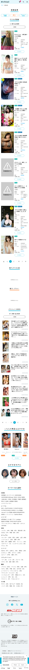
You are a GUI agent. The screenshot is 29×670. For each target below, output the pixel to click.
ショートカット (7, 539)
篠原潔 (22, 198)
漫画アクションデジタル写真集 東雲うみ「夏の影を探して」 (20, 60)
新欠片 (3, 501)
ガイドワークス (10, 495)
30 (18, 261)
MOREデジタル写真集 (17, 510)
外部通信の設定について (19, 653)
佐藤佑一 (22, 71)
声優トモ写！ (16, 523)
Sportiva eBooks (18, 514)
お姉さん (14, 550)
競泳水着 (22, 530)
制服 (14, 530)
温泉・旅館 (14, 561)
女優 (24, 566)
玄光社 (15, 497)
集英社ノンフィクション (7, 514)
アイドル (15, 566)
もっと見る (14, 481)
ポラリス (22, 523)
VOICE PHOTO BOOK (15, 521)
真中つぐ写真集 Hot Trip (20, 239)
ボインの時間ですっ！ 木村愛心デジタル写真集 (20, 186)
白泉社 (7, 501)
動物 (13, 586)
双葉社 (16, 501)
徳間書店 (24, 499)
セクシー (6, 554)
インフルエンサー (8, 575)
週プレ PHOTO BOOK (7, 508)
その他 (19, 586)
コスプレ (5, 530)
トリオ (11, 559)
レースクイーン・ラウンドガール (11, 570)
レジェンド (6, 577)
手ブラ (5, 584)
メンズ (5, 586)
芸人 (15, 577)
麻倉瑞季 (16, 139)
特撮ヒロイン (20, 575)
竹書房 (19, 499)
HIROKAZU (23, 149)
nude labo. (3, 525)
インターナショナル (19, 543)
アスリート (6, 579)
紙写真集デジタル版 (6, 519)
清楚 (14, 554)
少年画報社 (14, 499)
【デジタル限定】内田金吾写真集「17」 (20, 82)
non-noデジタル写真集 (7, 512)
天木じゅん (16, 112)
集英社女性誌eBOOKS (18, 512)
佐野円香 (22, 97)
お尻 (23, 537)
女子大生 (21, 568)
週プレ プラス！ (14, 15)
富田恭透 (22, 175)
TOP (2, 5)
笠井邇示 (22, 47)
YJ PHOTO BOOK (17, 508)
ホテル (4, 561)
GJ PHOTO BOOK (6, 510)
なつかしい (6, 552)
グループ (20, 559)
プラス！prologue (16, 519)
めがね (5, 532)
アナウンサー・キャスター (10, 572)
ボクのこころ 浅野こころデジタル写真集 (20, 163)
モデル (5, 568)
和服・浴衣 (15, 532)
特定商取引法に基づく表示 (7, 653)
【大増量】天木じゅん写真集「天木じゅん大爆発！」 (20, 109)
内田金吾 (16, 85)
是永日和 (22, 227)
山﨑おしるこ (17, 214)
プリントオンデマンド (7, 523)
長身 (4, 541)
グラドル (6, 566)
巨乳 (16, 537)
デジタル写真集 (5, 15)
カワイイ (16, 552)
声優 (13, 568)
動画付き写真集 (5, 521)
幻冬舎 (19, 497)
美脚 (17, 539)
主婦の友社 (4, 499)
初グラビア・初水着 (16, 584)
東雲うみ (16, 63)
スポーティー (6, 543)
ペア (4, 559)
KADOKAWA (18, 495)
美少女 (5, 550)
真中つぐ (16, 241)
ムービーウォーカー (6, 503)
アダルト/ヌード (15, 579)
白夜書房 (11, 501)
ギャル (4, 545)
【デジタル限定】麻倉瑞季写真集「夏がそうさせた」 (20, 136)
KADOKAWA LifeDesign (7, 497)
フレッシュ (22, 541)
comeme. (22, 250)
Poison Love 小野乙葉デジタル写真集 (20, 35)
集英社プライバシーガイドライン (14, 650)
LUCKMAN (23, 123)
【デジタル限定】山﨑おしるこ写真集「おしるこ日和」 (20, 211)
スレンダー (6, 537)
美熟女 (23, 550)
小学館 (9, 499)
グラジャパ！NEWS (23, 15)
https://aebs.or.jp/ (4, 646)
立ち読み (19, 51)
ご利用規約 (4, 650)
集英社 (23, 497)
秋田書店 (3, 495)
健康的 (12, 541)
